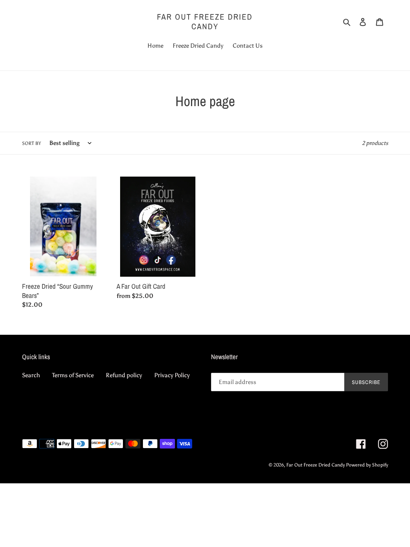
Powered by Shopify (367, 465)
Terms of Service (73, 375)
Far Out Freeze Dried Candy (205, 21)
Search (31, 375)
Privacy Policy (172, 375)
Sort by (31, 143)
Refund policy (124, 375)
